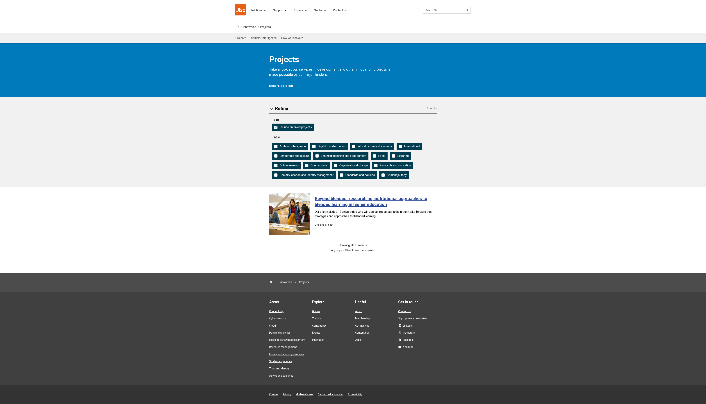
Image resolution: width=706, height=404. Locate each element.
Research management (283, 347)
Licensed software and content (287, 339)
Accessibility (355, 394)
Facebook (408, 339)
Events (316, 332)
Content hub (362, 332)
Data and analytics (279, 332)
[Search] (467, 10)
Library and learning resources (286, 354)
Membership (362, 318)
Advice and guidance (281, 375)
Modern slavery (304, 394)
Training (317, 318)
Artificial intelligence (264, 38)
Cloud (272, 325)
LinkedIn (408, 325)
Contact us (340, 10)
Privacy (287, 394)
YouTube (408, 347)
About (358, 311)
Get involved (362, 325)
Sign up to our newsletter (412, 318)
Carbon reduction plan (330, 394)
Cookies (273, 394)
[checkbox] (293, 127)
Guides (316, 311)
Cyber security (277, 318)
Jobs (358, 339)
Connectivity (276, 311)
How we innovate (292, 38)
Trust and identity (279, 368)
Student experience (280, 361)
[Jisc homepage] (241, 10)
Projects (265, 27)
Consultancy (319, 325)
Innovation (249, 27)
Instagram (409, 332)
